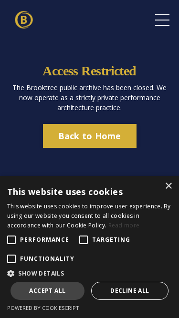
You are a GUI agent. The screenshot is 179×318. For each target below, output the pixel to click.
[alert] (89, 247)
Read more (124, 225)
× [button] (168, 186)
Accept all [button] (47, 291)
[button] (89, 273)
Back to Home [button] (89, 136)
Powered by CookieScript (43, 307)
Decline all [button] (129, 291)
